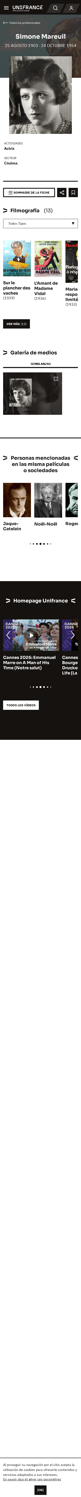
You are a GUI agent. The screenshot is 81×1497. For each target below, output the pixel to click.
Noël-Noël (45, 524)
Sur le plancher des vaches (16, 288)
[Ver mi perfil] (71, 8)
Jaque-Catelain (12, 526)
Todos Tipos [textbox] (17, 223)
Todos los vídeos (21, 705)
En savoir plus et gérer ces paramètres (32, 1479)
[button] (56, 379)
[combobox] (40, 223)
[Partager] (61, 192)
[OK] (40, 1490)
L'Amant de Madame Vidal (46, 288)
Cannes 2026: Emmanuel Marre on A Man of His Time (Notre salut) (29, 663)
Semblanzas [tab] (41, 364)
